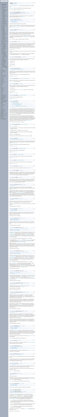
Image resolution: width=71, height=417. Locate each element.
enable (21, 9)
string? (25, 124)
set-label (16, 363)
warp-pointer (17, 383)
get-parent (2, 114)
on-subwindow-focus (18, 270)
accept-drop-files (18, 12)
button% (13, 134)
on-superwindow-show (32, 378)
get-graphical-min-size (4, 113)
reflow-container (14, 98)
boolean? (24, 12)
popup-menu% (17, 326)
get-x (15, 154)
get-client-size (17, 68)
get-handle (16, 83)
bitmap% (20, 104)
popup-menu (16, 325)
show (23, 314)
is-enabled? (17, 170)
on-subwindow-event (12, 256)
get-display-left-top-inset (15, 27)
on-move (16, 208)
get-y (15, 160)
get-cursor (16, 78)
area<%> (3, 112)
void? (22, 29)
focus (15, 41)
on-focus (13, 49)
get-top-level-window (3, 115)
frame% (24, 243)
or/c (21, 78)
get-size (16, 138)
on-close (11, 379)
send (10, 12)
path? (14, 185)
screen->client (17, 345)
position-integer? (21, 154)
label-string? (18, 105)
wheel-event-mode (17, 389)
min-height (2, 116)
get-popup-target (31, 335)
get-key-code (24, 395)
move (12, 26)
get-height (16, 95)
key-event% (17, 230)
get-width (16, 148)
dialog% (34, 243)
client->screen (17, 19)
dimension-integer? (14, 69)
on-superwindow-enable (25, 36)
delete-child (20, 304)
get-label (12, 126)
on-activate (22, 286)
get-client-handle (15, 92)
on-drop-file (23, 16)
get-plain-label (17, 124)
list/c (14, 104)
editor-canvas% (26, 408)
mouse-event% (18, 253)
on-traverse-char (29, 120)
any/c (14, 30)
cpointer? (21, 83)
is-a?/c (23, 78)
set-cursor (12, 81)
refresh (16, 340)
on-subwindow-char (18, 227)
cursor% (26, 78)
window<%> (11, 5)
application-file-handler (20, 192)
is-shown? (16, 177)
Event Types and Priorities (31, 342)
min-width (2, 117)
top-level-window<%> (17, 26)
